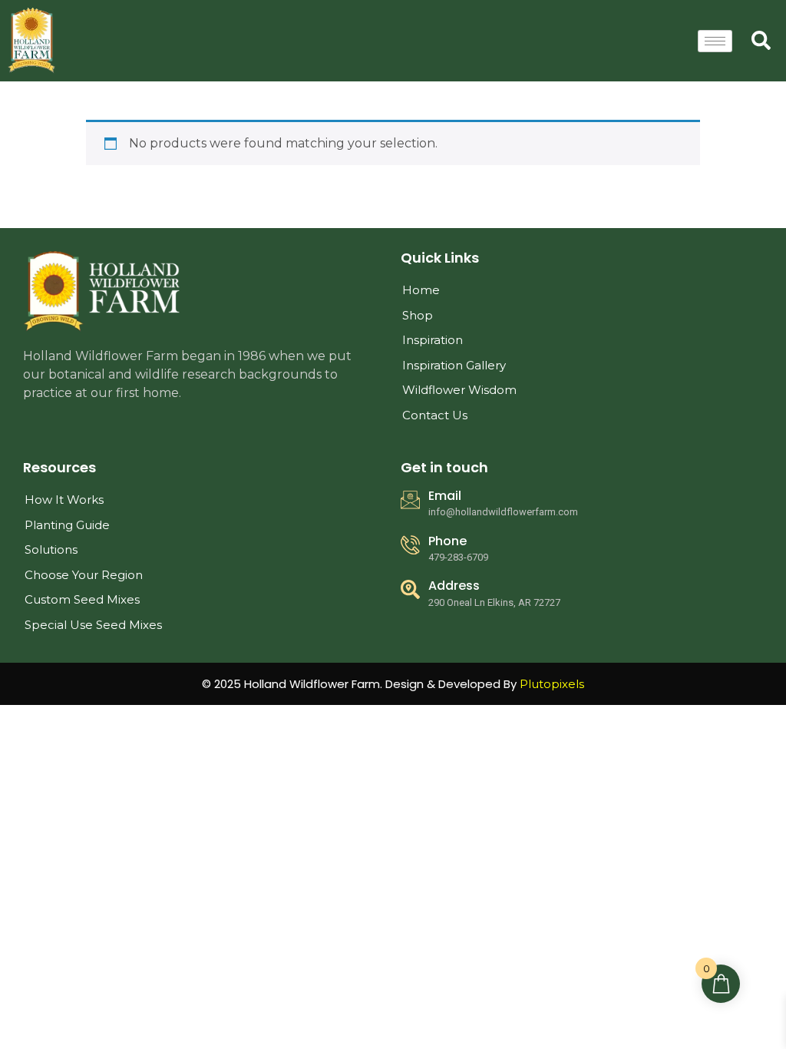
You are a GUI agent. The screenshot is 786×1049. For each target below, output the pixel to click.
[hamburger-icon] (715, 41)
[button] (759, 38)
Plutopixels (552, 684)
